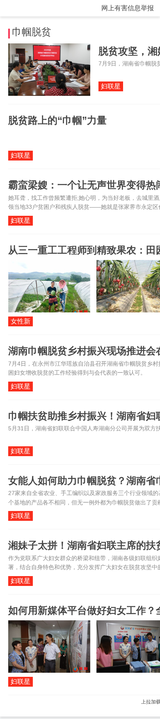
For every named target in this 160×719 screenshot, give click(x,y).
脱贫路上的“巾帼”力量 (57, 120)
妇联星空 (111, 87)
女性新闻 (20, 322)
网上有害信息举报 (127, 8)
